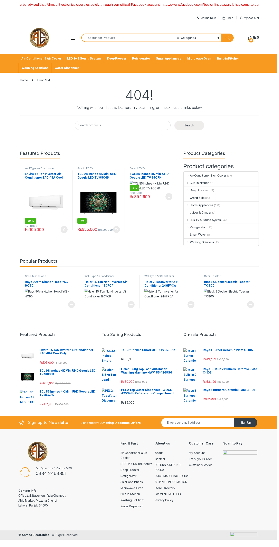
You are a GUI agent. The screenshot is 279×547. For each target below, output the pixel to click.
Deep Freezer (116, 58)
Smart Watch (198, 234)
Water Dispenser (67, 68)
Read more (71, 304)
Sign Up (245, 422)
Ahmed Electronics (35, 535)
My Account (251, 17)
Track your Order (200, 459)
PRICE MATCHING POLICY (172, 476)
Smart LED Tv (85, 168)
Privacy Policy (164, 500)
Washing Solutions (35, 68)
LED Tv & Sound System (84, 58)
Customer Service (201, 465)
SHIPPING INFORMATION (171, 482)
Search (189, 125)
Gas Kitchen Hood (35, 276)
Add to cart (64, 229)
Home (24, 80)
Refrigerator (141, 58)
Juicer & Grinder (200, 212)
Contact (160, 459)
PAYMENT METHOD (168, 494)
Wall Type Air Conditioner (40, 168)
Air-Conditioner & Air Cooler (41, 58)
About (159, 453)
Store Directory (165, 488)
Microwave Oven (199, 58)
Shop (230, 17)
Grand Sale (197, 197)
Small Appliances (168, 58)
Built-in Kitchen (228, 58)
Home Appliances (201, 205)
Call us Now (208, 17)
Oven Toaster (212, 276)
